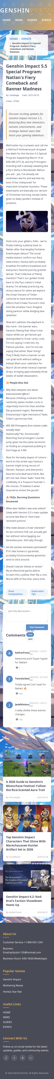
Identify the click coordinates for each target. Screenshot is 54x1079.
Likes (30, 639)
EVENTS (46, 20)
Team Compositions (15, 592)
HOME (7, 20)
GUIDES (32, 20)
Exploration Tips (38, 592)
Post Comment (37, 627)
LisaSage (14, 95)
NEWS (19, 20)
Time (30, 634)
